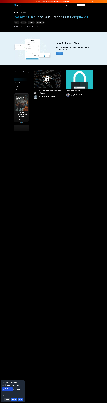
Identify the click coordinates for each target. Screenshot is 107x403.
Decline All (7, 399)
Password (23, 22)
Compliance (31, 22)
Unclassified (6, 395)
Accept (20, 399)
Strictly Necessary (6, 389)
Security (16, 22)
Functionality (17, 392)
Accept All (14, 399)
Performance (17, 389)
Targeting (6, 392)
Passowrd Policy (40, 22)
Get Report (67, 1)
